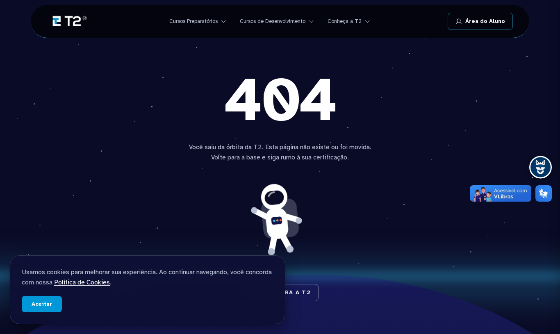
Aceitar (42, 304)
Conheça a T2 (345, 21)
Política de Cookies (82, 282)
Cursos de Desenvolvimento (272, 21)
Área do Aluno (485, 21)
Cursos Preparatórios (193, 21)
